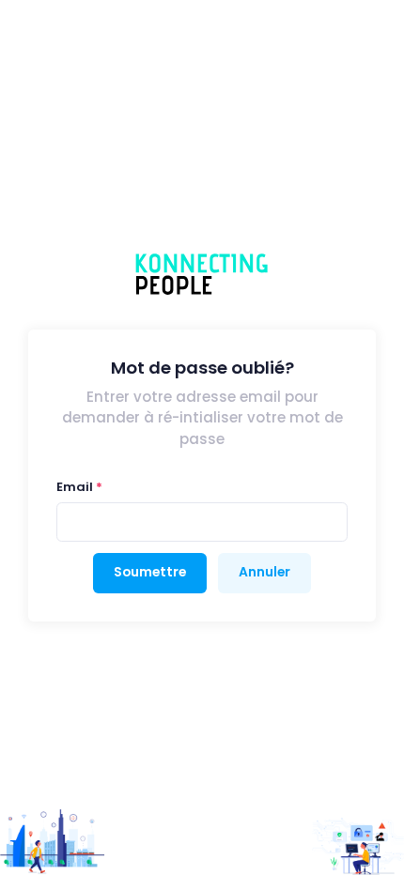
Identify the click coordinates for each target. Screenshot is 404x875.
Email (74, 487)
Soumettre (150, 572)
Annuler (264, 572)
